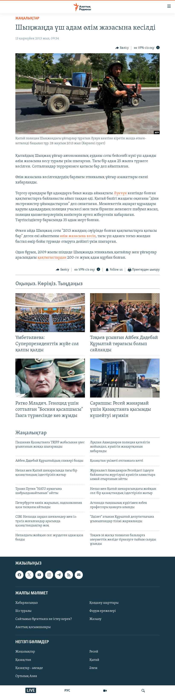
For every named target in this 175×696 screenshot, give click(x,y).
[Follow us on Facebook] (19, 575)
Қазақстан (23, 659)
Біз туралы (23, 611)
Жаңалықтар (25, 651)
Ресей (93, 651)
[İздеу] (143, 690)
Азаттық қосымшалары (33, 627)
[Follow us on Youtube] (39, 575)
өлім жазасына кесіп (78, 236)
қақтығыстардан (52, 258)
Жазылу (95, 619)
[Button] (122, 48)
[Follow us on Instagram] (49, 575)
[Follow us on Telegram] (59, 575)
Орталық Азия (26, 676)
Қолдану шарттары (103, 603)
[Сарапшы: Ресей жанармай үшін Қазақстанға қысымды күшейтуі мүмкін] (125, 378)
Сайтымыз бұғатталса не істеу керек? (43, 619)
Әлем (93, 668)
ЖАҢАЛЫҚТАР (27, 18)
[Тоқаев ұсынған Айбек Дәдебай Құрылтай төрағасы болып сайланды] (125, 312)
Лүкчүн (121, 193)
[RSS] (69, 575)
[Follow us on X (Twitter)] (29, 575)
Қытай (94, 659)
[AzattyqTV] (105, 690)
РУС (67, 690)
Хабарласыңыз (26, 603)
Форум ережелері (102, 611)
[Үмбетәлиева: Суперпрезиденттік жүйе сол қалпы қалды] (50, 312)
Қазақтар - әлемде (29, 668)
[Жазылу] (79, 575)
